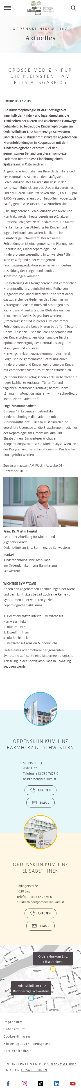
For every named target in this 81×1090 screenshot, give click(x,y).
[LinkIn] (57, 1083)
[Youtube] (73, 1083)
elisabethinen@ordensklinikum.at (40, 902)
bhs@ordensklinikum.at (39, 779)
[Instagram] (24, 1083)
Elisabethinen (34, 1070)
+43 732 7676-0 (40, 897)
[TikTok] (40, 1083)
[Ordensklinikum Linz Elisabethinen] (53, 971)
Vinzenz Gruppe (61, 1064)
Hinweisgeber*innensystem (27, 1044)
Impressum (12, 1022)
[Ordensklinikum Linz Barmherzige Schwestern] (31, 1001)
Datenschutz (14, 1029)
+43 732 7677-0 (47, 774)
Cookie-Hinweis (17, 1036)
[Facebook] (8, 1083)
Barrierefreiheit (17, 1051)
